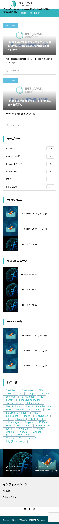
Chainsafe (27, 390)
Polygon (29, 422)
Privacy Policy (9, 497)
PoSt (8, 425)
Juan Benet (12, 416)
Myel (32, 419)
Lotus (8, 419)
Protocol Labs (43, 425)
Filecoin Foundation (30, 400)
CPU (8, 393)
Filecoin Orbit (34, 403)
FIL (41, 396)
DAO (19, 393)
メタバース (34, 438)
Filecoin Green (13, 403)
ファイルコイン (14, 438)
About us (7, 491)
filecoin (9, 400)
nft (42, 419)
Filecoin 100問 (10, 25)
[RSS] (34, 508)
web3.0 (24, 432)
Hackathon (35, 409)
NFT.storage (12, 422)
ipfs (49, 409)
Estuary (45, 393)
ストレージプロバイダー (19, 435)
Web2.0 (10, 432)
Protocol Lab (23, 425)
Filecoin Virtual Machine (38, 406)
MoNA (20, 419)
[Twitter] (24, 508)
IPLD (35, 412)
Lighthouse (42, 416)
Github (20, 409)
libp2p (27, 416)
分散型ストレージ (15, 441)
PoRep (43, 422)
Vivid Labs (24, 428)
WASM (39, 428)
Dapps (31, 393)
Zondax (37, 432)
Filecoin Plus (13, 406)
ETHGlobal (28, 396)
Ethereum (11, 396)
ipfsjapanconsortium (16, 412)
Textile (9, 428)
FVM (8, 409)
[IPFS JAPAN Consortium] (21, 4)
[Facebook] (29, 508)
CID (40, 390)
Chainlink (11, 390)
